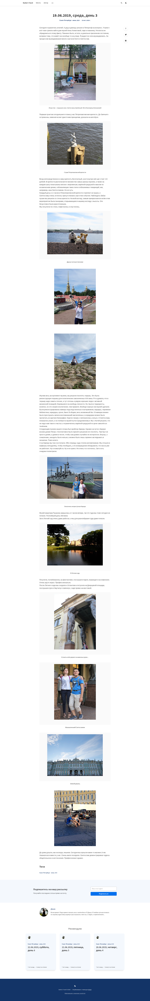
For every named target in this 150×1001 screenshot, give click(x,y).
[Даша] (43, 912)
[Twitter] (126, 34)
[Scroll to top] (126, 28)
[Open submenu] (52, 3)
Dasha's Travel (28, 3)
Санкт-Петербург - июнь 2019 (69, 20)
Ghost (89, 989)
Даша (53, 909)
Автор (46, 3)
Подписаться (103, 894)
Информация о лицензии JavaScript (75, 993)
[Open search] (121, 3)
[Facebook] (126, 40)
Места (38, 3)
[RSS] (75, 986)
